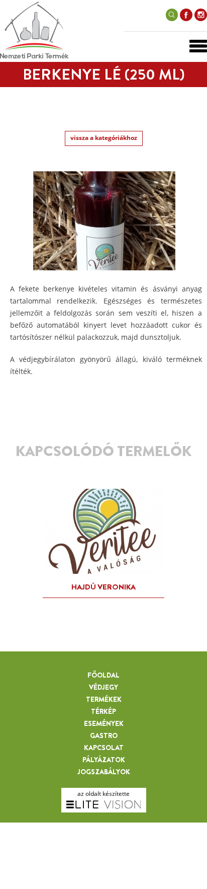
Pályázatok (103, 760)
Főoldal (103, 675)
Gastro (104, 735)
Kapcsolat (104, 748)
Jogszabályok (103, 772)
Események (104, 723)
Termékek (104, 699)
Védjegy (103, 687)
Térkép (103, 711)
